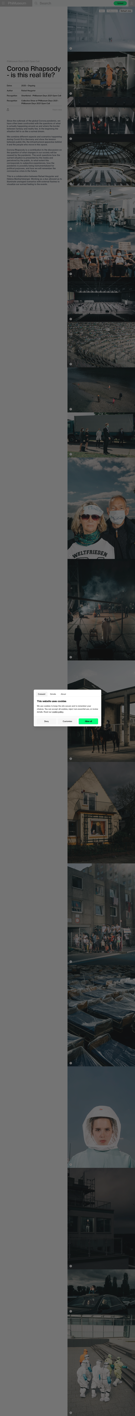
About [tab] (63, 694)
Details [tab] (53, 694)
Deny (46, 721)
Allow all (88, 721)
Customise (67, 721)
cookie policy (57, 712)
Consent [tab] (41, 694)
